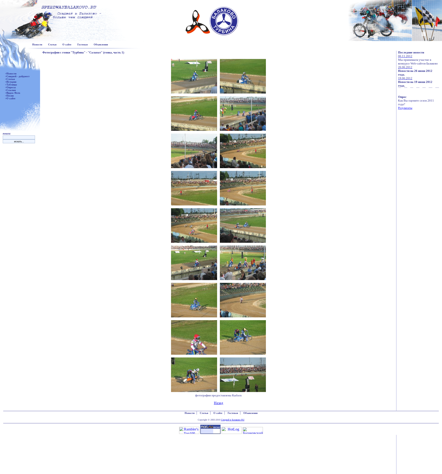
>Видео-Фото (12, 92)
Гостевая (82, 44)
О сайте (66, 44)
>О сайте (10, 98)
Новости (37, 44)
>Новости (10, 73)
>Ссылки (10, 90)
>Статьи (10, 79)
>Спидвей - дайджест (17, 76)
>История (10, 81)
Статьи (52, 44)
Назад (218, 403)
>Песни (9, 95)
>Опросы (10, 87)
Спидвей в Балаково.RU (232, 419)
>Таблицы (11, 84)
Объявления (101, 44)
